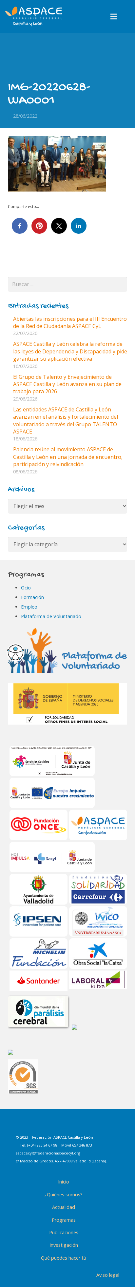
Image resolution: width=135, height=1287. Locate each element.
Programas (64, 1220)
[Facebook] (47, 1125)
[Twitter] (79, 1125)
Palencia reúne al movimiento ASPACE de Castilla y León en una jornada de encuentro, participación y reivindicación (68, 457)
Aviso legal (107, 1275)
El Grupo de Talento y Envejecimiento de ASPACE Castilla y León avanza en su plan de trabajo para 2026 (67, 384)
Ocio (26, 587)
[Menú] (114, 16)
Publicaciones (63, 1232)
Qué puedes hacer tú (63, 1258)
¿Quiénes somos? (64, 1194)
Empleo (29, 607)
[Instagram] (63, 1125)
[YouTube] (96, 1125)
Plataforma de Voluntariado (51, 616)
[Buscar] (127, 16)
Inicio (63, 1182)
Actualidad (63, 1207)
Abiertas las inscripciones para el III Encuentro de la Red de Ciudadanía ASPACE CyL (70, 322)
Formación (32, 597)
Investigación (63, 1245)
